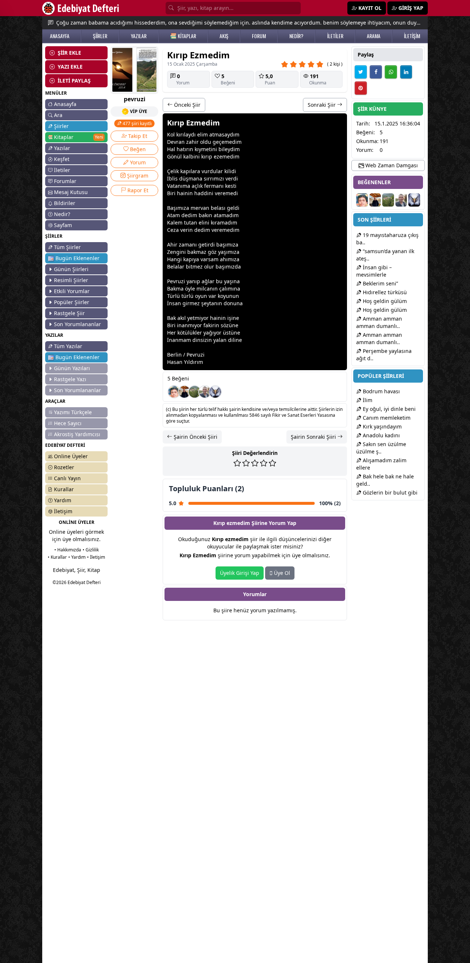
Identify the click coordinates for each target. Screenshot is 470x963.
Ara (58, 115)
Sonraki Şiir (322, 104)
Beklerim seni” (379, 283)
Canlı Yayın (67, 478)
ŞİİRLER (100, 36)
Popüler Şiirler (71, 302)
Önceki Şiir (186, 104)
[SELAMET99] (205, 391)
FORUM (259, 36)
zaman (187, 244)
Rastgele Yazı (70, 379)
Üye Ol (281, 572)
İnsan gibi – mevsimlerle (374, 271)
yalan (220, 339)
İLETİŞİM (412, 36)
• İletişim (96, 557)
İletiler (62, 170)
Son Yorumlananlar (77, 324)
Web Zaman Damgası (391, 165)
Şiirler (61, 126)
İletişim (63, 511)
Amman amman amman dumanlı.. (379, 322)
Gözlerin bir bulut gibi (389, 492)
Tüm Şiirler (67, 247)
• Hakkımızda (67, 550)
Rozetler (64, 467)
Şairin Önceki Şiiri (194, 436)
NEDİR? (296, 36)
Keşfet (61, 159)
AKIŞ (224, 36)
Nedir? (62, 214)
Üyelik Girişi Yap (239, 572)
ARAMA (373, 36)
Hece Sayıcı (68, 423)
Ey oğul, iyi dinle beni (388, 408)
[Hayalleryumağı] (194, 391)
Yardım (62, 500)
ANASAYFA (59, 36)
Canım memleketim (386, 417)
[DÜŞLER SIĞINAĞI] (184, 391)
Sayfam (63, 225)
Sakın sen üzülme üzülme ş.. (381, 448)
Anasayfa (65, 104)
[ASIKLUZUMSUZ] (174, 391)
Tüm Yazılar (68, 346)
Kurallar (64, 489)
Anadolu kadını (380, 435)
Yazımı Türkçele (73, 412)
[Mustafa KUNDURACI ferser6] (215, 391)
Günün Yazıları (72, 368)
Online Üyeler (71, 456)
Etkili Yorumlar (72, 291)
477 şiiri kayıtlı (137, 123)
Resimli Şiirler (71, 280)
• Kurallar (57, 557)
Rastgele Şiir (69, 313)
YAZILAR (139, 36)
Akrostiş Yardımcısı (77, 434)
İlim (366, 400)
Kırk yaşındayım (381, 426)
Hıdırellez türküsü (384, 292)
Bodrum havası (380, 391)
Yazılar (62, 148)
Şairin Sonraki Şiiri (314, 436)
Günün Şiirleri (71, 269)
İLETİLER (335, 36)
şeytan (209, 303)
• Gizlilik (91, 550)
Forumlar (65, 181)
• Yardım (77, 557)
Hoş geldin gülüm (384, 301)
